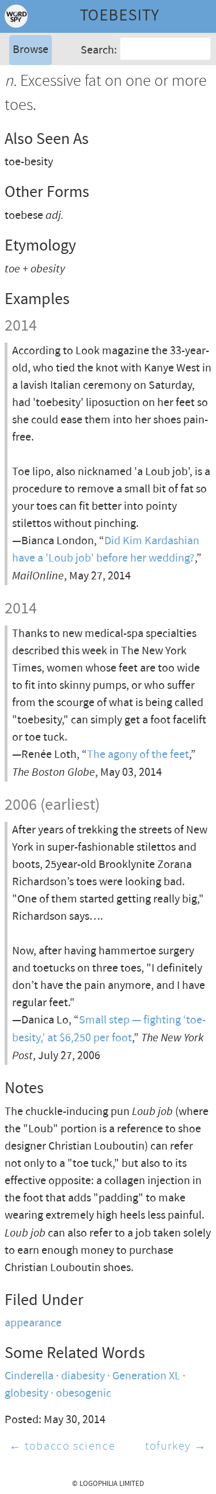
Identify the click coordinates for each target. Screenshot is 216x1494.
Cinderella (29, 1376)
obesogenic (83, 1393)
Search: (99, 50)
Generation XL (146, 1376)
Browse (30, 50)
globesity (26, 1393)
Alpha (25, 77)
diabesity (83, 1376)
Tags (22, 95)
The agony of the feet (138, 755)
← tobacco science (62, 1446)
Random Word (46, 112)
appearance (33, 1323)
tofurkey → (176, 1446)
